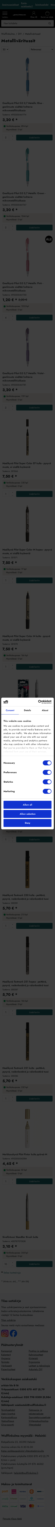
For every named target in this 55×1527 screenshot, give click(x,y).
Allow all (27, 804)
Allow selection (27, 814)
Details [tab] (27, 710)
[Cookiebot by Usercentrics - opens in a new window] (38, 702)
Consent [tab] (10, 710)
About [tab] (45, 710)
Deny (27, 823)
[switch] (47, 772)
